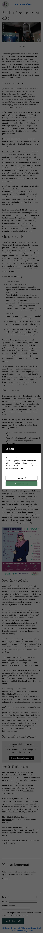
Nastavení (22, 478)
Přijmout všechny (21, 484)
